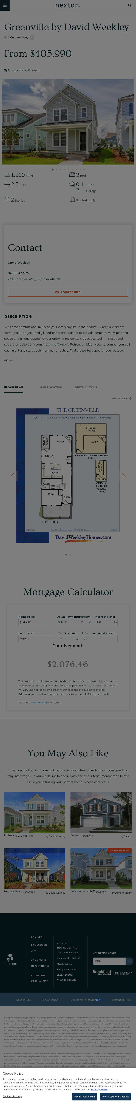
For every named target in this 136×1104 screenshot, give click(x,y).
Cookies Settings (12, 1096)
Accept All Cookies (84, 1096)
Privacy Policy (99, 1089)
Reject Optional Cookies (115, 1096)
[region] (68, 1086)
